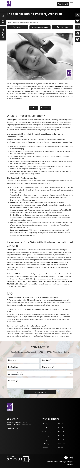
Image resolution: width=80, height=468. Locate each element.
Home (9, 22)
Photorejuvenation (14, 250)
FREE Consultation (41, 27)
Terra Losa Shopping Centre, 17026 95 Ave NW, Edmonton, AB (19, 422)
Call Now (33, 108)
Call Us (18, 27)
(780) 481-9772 (45, 352)
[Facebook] (66, 457)
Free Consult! (63, 4)
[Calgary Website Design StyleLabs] (18, 459)
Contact (3, 33)
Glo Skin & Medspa (59, 462)
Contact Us (64, 27)
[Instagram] (71, 457)
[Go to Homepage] (9, 4)
